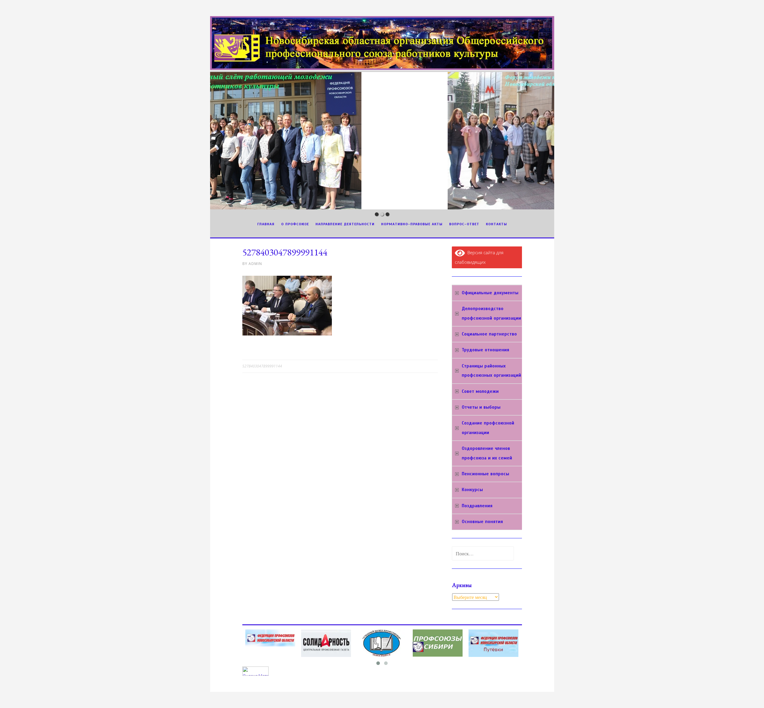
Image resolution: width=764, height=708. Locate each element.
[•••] (382, 140)
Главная (266, 224)
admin (255, 263)
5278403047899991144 (262, 366)
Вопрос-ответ (464, 224)
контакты (496, 224)
